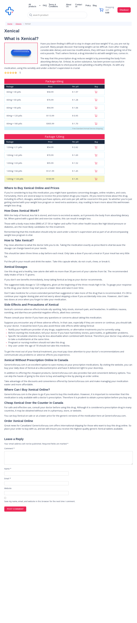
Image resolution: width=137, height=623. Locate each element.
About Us (68, 5)
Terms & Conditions (53, 5)
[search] (31, 15)
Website (8, 488)
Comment (9, 448)
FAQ (45, 5)
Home (9, 24)
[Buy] (96, 91)
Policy (88, 5)
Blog (95, 5)
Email (7, 478)
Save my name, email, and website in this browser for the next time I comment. (39, 501)
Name (7, 468)
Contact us (78, 5)
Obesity (19, 24)
